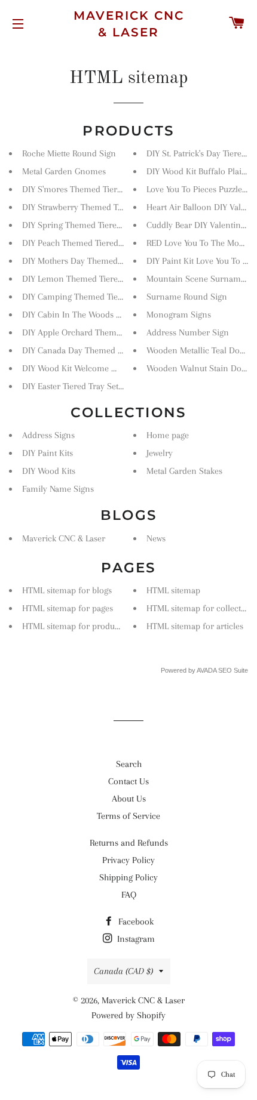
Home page (167, 435)
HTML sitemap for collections (201, 608)
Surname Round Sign (186, 296)
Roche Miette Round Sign (69, 153)
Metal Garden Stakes (184, 471)
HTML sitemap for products (73, 626)
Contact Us (128, 781)
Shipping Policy (128, 877)
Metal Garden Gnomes (64, 171)
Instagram (135, 938)
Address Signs (48, 435)
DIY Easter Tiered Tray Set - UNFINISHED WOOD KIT (120, 386)
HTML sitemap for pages (67, 608)
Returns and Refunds (129, 842)
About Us (129, 798)
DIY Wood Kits (48, 471)
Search (129, 764)
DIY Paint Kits (47, 453)
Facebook (135, 921)
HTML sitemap (173, 590)
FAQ (128, 894)
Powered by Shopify (128, 1015)
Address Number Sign (187, 332)
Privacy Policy (128, 860)
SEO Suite (233, 670)
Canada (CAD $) (123, 971)
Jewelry (159, 453)
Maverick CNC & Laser (129, 23)
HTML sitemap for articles (194, 626)
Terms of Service (128, 816)
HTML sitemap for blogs (67, 590)
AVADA (206, 670)
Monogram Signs (178, 314)
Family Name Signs (58, 488)
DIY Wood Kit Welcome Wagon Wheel (93, 368)
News (156, 538)
